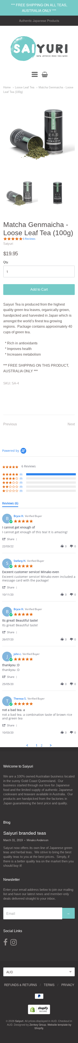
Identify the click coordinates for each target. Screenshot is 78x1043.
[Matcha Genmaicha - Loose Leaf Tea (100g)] (20, 193)
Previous (10, 424)
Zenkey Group (37, 1024)
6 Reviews (29, 239)
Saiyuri (8, 243)
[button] (10, 539)
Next (71, 424)
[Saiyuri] (39, 48)
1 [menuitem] (36, 745)
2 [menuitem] (41, 745)
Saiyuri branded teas (24, 833)
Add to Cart (39, 289)
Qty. (6, 262)
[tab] (10, 504)
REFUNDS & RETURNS (20, 985)
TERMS (49, 985)
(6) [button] (21, 474)
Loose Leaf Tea (24, 87)
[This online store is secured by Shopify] (39, 1012)
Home (7, 87)
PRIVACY (67, 985)
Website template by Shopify (52, 1026)
